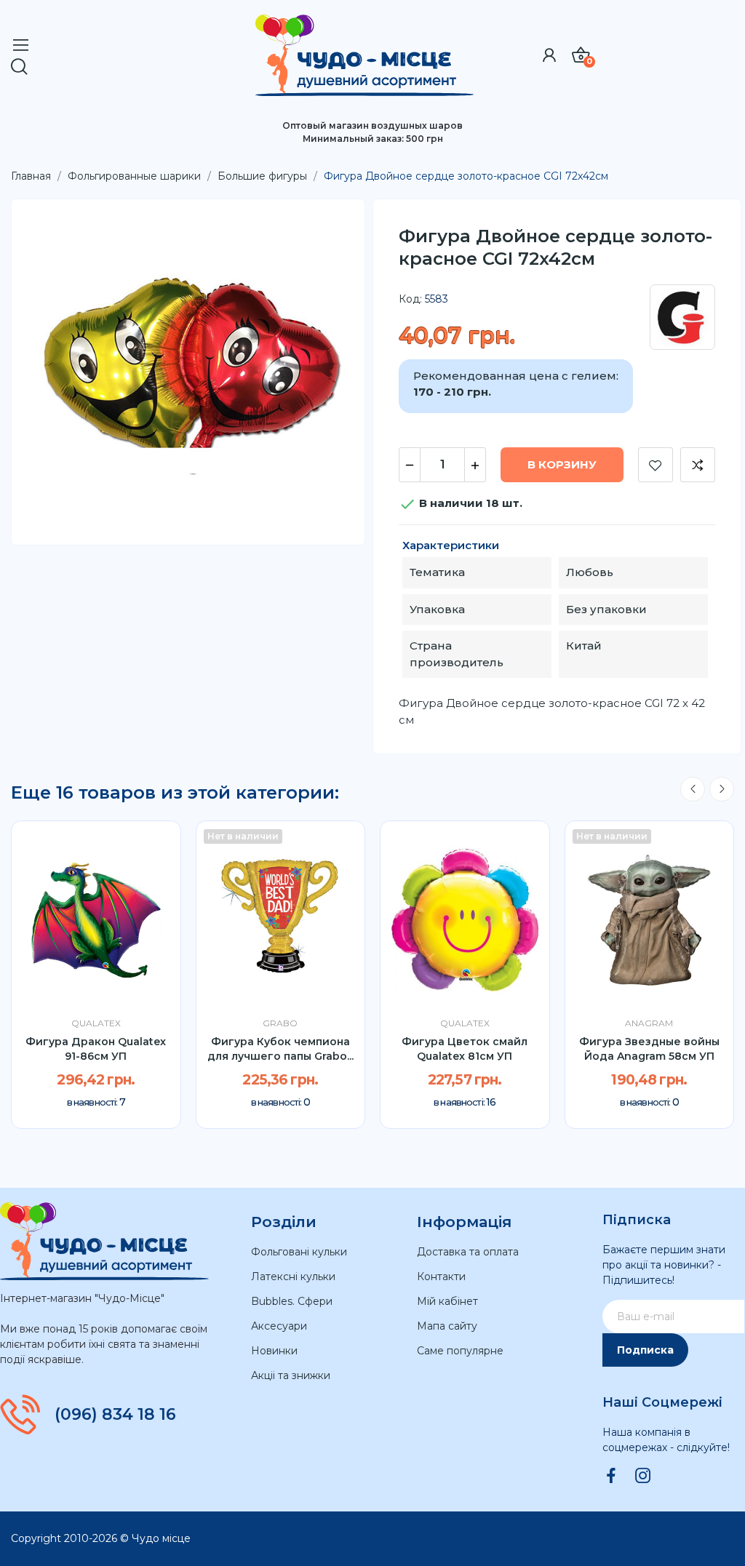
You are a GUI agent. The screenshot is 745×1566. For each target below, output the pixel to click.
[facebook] (611, 1476)
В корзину (562, 464)
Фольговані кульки (299, 1251)
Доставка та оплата (468, 1251)
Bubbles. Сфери (291, 1301)
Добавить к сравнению (697, 464)
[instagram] (643, 1476)
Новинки (274, 1350)
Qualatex (96, 1023)
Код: (410, 298)
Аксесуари (279, 1326)
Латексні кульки (293, 1276)
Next (721, 789)
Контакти (441, 1276)
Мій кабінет (447, 1301)
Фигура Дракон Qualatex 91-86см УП (95, 1049)
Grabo (280, 1023)
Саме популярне (460, 1350)
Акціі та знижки (290, 1375)
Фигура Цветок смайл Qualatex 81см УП (464, 1049)
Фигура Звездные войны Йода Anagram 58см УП (649, 1049)
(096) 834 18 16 (115, 1414)
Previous (692, 789)
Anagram (649, 1023)
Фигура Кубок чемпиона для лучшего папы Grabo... (280, 1049)
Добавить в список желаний (655, 464)
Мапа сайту (447, 1326)
